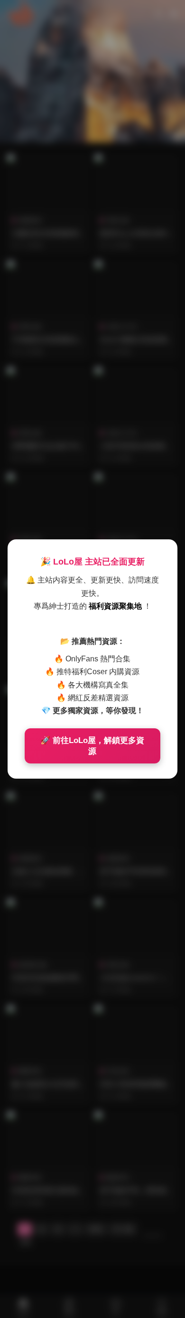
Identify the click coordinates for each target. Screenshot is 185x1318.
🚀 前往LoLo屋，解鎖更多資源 (92, 746)
